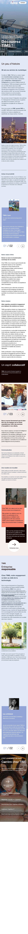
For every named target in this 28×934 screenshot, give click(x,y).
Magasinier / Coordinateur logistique (11, 799)
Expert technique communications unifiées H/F (13, 814)
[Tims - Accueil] (13, 4)
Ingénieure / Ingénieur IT (7, 809)
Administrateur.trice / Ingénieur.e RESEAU (12, 804)
